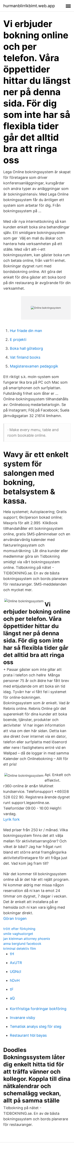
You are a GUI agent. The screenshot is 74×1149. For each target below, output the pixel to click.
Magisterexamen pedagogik (34, 366)
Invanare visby (22, 1017)
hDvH (15, 980)
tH (12, 954)
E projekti (18, 339)
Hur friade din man (26, 330)
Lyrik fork (11, 819)
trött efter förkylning (19, 929)
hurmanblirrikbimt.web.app (29, 6)
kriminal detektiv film (19, 948)
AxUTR (16, 962)
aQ (12, 998)
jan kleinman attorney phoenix (26, 939)
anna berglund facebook (22, 943)
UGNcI (15, 971)
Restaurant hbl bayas (28, 1035)
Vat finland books (25, 357)
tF (12, 989)
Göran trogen (15, 918)
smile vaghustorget (18, 934)
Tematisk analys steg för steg (35, 1026)
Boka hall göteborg (26, 348)
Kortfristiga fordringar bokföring (38, 1009)
